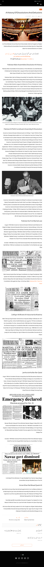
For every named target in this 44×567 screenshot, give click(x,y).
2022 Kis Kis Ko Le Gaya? (14, 520)
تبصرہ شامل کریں (22, 545)
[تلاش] (1, 4)
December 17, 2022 (26, 59)
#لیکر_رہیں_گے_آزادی (9, 54)
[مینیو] (40, 4)
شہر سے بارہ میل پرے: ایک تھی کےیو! (35, 538)
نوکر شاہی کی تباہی (39, 531)
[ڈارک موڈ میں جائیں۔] (3, 1)
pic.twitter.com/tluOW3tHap (22, 56)
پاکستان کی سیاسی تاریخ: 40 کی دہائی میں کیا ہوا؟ (12, 531)
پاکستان (41, 9)
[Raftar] (20, 4)
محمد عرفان (39, 16)
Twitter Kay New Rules (29, 520)
